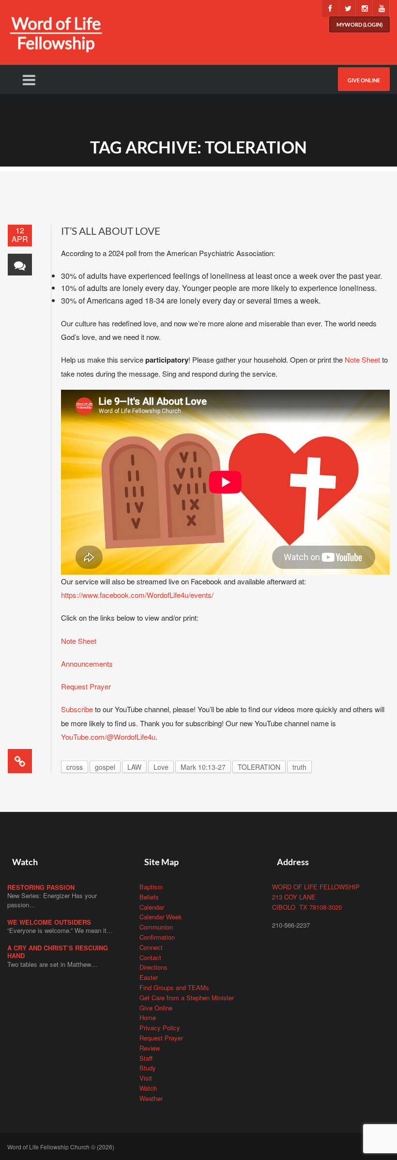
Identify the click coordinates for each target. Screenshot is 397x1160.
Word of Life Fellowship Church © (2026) (60, 1147)
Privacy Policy (159, 1027)
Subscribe (77, 709)
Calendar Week (160, 916)
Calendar (151, 907)
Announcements (87, 663)
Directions (153, 967)
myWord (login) (359, 24)
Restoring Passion (41, 887)
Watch (148, 1088)
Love (160, 767)
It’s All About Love (110, 231)
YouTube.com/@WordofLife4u (108, 737)
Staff (146, 1058)
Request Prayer (86, 686)
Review (149, 1048)
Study (147, 1067)
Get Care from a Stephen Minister (186, 997)
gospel (105, 767)
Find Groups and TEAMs (174, 987)
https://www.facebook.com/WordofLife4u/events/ (137, 595)
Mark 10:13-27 (203, 767)
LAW (134, 767)
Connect (151, 947)
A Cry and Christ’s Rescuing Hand (57, 951)
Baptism (151, 886)
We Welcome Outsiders (49, 922)
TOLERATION (259, 767)
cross (74, 767)
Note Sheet (362, 359)
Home (147, 1017)
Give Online (364, 80)
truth (299, 767)
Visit (145, 1078)
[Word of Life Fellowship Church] (55, 40)
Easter (148, 977)
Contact (150, 957)
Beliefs (149, 896)
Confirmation (157, 937)
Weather (151, 1098)
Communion (156, 926)
